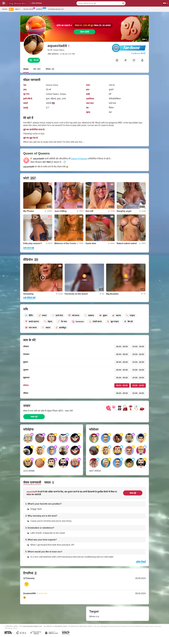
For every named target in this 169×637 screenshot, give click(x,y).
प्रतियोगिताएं (39, 9)
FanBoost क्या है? (138, 53)
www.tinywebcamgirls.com (32, 626)
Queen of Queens (79, 159)
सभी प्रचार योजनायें (28, 9)
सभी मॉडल (4, 9)
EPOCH (49, 626)
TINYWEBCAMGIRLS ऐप (56, 9)
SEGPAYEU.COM (60, 626)
